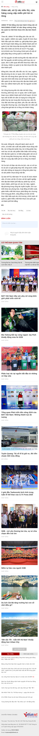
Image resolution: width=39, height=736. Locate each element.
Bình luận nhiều (28, 654)
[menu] (2, 2)
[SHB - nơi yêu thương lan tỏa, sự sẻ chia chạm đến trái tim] (19, 516)
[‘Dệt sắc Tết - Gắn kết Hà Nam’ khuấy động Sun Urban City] (19, 625)
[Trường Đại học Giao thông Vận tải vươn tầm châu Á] (12, 252)
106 (33, 677)
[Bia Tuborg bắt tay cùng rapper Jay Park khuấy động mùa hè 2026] (19, 320)
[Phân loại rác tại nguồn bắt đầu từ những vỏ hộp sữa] (19, 359)
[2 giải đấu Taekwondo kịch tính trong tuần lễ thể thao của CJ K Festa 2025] (19, 477)
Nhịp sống (15, 7)
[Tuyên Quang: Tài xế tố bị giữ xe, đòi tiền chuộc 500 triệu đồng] (19, 438)
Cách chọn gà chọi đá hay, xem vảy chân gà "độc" (16, 688)
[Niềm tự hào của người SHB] (19, 553)
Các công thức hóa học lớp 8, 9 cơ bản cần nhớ (15, 677)
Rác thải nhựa (11, 210)
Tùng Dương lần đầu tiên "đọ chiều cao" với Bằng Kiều (18, 702)
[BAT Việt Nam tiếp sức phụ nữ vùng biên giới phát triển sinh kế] (19, 281)
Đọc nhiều (10, 654)
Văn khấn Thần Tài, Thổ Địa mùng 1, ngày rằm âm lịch (17, 692)
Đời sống (6, 6)
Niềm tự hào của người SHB (13, 568)
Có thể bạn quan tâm (11, 243)
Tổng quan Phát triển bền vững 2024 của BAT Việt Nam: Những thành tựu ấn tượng (18, 414)
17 (13, 659)
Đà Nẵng (21, 210)
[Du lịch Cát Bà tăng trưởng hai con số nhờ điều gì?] (19, 588)
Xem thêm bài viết (19, 649)
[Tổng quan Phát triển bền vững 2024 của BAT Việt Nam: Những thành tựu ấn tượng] (19, 397)
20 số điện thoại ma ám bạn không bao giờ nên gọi (16, 697)
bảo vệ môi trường (7, 214)
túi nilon (28, 210)
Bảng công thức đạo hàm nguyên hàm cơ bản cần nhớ (18, 664)
